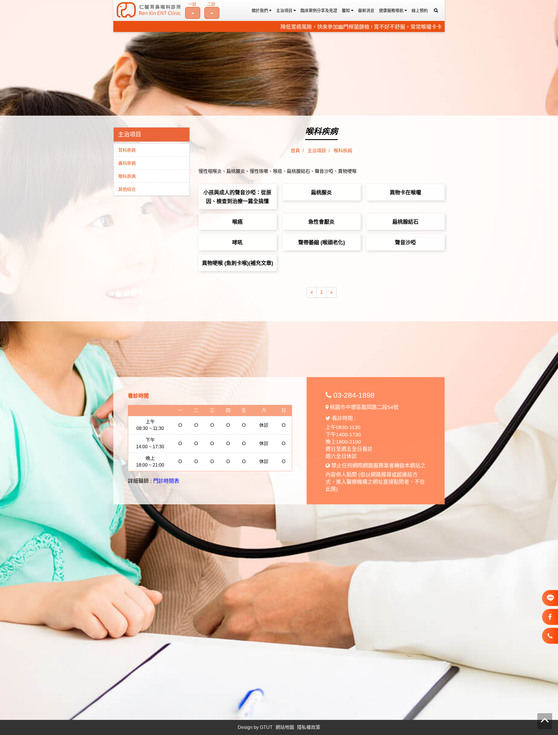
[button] (436, 10)
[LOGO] (148, 10)
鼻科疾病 (127, 163)
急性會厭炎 (321, 222)
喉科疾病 (127, 176)
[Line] (550, 599)
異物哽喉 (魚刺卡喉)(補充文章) (237, 263)
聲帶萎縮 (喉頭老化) (321, 242)
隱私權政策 (308, 727)
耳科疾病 (127, 150)
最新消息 (366, 10)
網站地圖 (285, 727)
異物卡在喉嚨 (405, 193)
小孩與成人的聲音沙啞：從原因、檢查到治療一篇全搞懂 (237, 197)
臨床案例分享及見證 (319, 10)
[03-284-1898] (550, 636)
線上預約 (420, 10)
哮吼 (237, 242)
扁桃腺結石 (405, 222)
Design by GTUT (255, 727)
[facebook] (550, 617)
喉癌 (237, 222)
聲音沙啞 (405, 242)
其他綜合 (127, 189)
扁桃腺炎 (321, 193)
